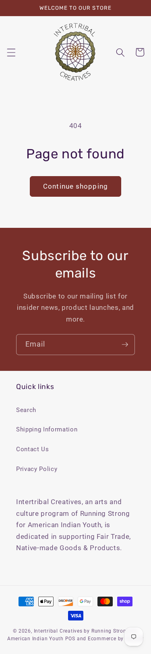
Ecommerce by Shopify (116, 638)
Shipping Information (46, 429)
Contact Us (32, 449)
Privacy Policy (36, 469)
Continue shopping (75, 186)
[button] (11, 52)
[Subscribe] (124, 344)
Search (26, 410)
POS (70, 638)
